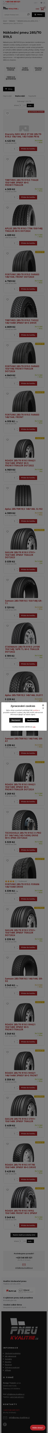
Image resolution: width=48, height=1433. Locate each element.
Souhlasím (32, 720)
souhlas (36, 710)
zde (34, 727)
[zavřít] (43, 706)
